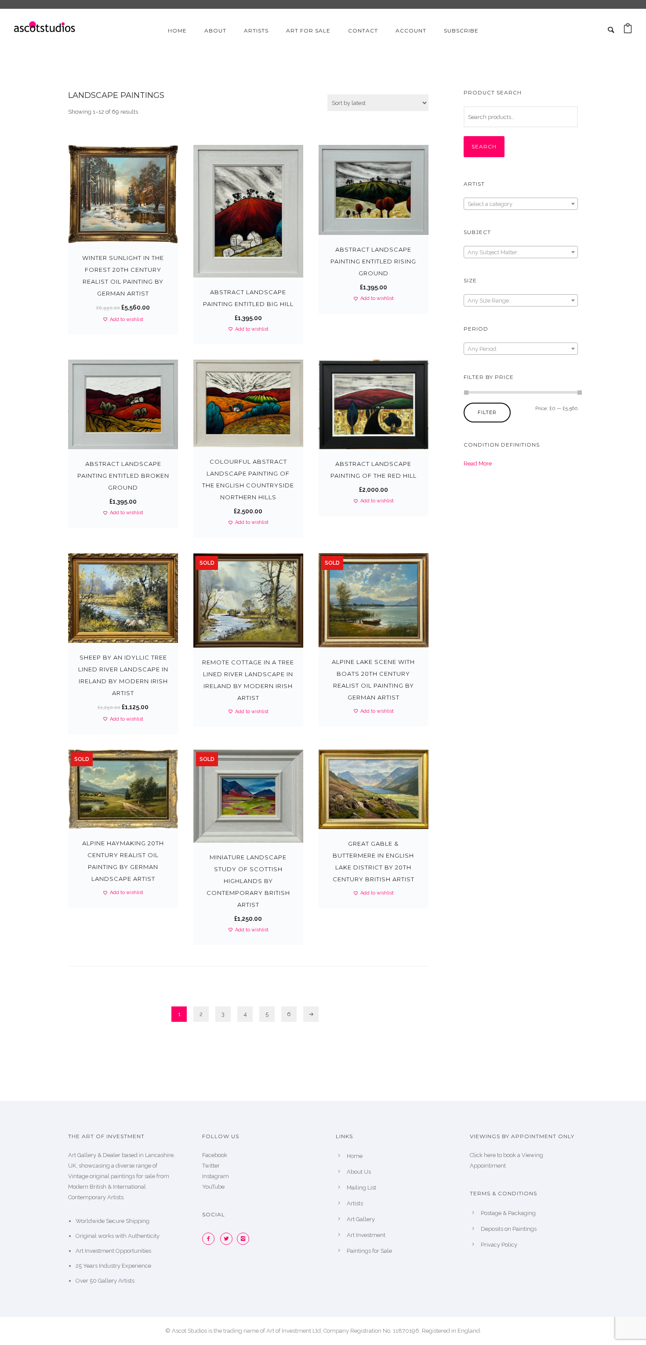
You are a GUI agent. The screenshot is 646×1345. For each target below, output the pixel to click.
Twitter (211, 1165)
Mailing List (361, 1187)
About (215, 30)
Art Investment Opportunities (113, 1251)
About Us (359, 1171)
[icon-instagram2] (245, 1239)
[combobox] (521, 204)
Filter (487, 412)
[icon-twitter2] (228, 1239)
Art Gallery (361, 1219)
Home (177, 30)
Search (484, 146)
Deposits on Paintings (509, 1229)
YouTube (213, 1186)
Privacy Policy (499, 1244)
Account (411, 30)
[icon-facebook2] (210, 1239)
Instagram (215, 1176)
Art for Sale (308, 30)
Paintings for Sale (369, 1251)
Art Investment (366, 1235)
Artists (256, 30)
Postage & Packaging (508, 1213)
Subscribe (461, 30)
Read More (478, 463)
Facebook (214, 1155)
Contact (363, 30)
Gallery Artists (116, 1280)
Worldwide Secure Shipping (112, 1221)
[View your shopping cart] (628, 30)
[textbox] (520, 204)
